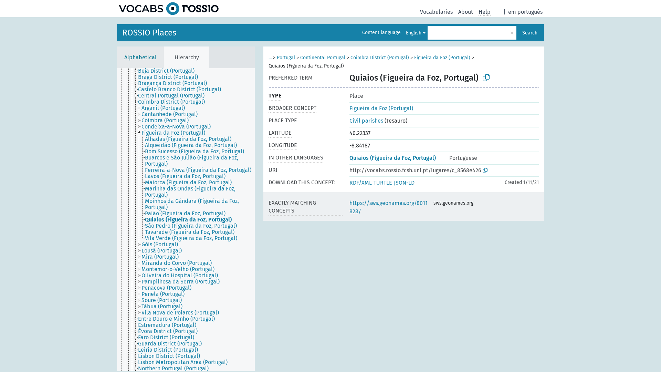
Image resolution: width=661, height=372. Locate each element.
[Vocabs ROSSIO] (168, 8)
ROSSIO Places (149, 33)
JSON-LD (404, 182)
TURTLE (383, 182)
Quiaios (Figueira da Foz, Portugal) (392, 158)
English (413, 33)
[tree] (186, 219)
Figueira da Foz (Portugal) (442, 58)
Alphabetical (140, 57)
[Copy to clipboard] (486, 78)
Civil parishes (366, 120)
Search (529, 33)
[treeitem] (169, 71)
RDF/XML (360, 182)
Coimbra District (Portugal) (379, 58)
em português (525, 12)
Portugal (286, 58)
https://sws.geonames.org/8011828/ (388, 207)
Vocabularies (436, 12)
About (465, 12)
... (270, 58)
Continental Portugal (322, 58)
